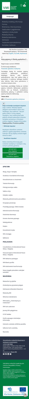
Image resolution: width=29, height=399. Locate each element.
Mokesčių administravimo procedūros (14, 199)
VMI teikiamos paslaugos (10, 259)
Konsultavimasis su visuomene (12, 180)
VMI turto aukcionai (9, 307)
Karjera (5, 226)
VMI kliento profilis (8, 263)
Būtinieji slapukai (9, 126)
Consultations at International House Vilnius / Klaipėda (14, 248)
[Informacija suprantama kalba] (24, 6)
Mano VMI (14, 352)
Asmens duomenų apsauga (11, 218)
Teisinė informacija (8, 183)
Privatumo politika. (18, 123)
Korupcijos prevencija (9, 203)
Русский (16, 53)
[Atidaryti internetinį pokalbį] (25, 395)
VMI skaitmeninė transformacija (12, 266)
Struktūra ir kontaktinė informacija (13, 176)
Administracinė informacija (11, 211)
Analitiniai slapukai (10, 138)
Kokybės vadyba (8, 195)
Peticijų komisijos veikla (10, 187)
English (11, 53)
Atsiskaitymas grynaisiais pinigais (13, 285)
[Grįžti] (2, 57)
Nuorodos (6, 332)
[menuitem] (12, 22)
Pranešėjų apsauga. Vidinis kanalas (13, 207)
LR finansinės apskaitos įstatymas (14, 99)
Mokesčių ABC (7, 293)
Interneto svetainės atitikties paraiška (14, 324)
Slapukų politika (7, 123)
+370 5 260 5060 (8, 344)
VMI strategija (7, 234)
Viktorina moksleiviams (10, 297)
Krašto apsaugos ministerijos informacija (11, 319)
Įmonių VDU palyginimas (10, 310)
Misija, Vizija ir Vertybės (10, 172)
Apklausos (6, 238)
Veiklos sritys (7, 191)
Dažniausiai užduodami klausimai (13, 289)
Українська (23, 53)
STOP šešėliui (7, 314)
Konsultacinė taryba (9, 230)
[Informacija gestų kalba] (21, 6)
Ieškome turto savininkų (10, 328)
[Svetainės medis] (25, 3)
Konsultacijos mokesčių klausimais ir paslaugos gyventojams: (14, 341)
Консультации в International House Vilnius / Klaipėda (14, 254)
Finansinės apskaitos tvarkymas (10, 69)
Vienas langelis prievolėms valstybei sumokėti (13, 271)
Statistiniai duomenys (9, 215)
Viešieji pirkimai (7, 222)
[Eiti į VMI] (9, 6)
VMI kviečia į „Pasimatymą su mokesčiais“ (11, 302)
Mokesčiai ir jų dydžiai (9, 281)
